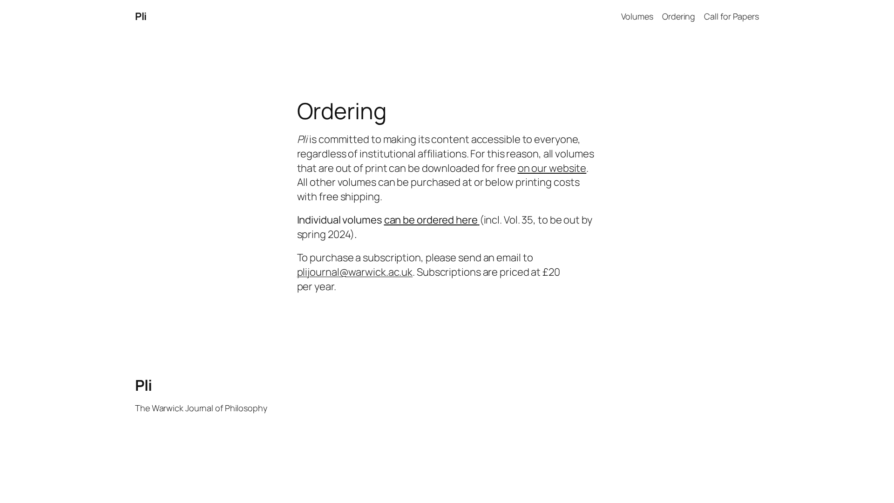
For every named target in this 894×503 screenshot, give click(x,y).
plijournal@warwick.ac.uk (355, 272)
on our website (552, 168)
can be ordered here (431, 220)
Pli (141, 16)
